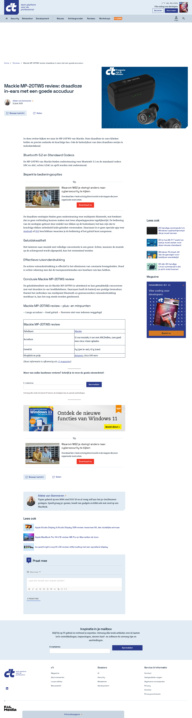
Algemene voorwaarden (154, 681)
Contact (147, 673)
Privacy (147, 686)
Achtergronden (75, 18)
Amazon (79, 355)
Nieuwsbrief (56, 686)
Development (103, 686)
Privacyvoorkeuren (152, 694)
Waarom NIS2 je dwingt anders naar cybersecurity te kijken (83, 189)
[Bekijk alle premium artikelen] (118, 18)
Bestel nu (166, 333)
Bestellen (158, 10)
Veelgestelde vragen (153, 677)
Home (6, 63)
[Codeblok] (55, 589)
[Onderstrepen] (36, 589)
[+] (65, 589)
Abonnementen (57, 677)
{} (62, 589)
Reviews (91, 18)
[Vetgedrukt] (29, 589)
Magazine (55, 673)
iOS (37, 231)
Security (101, 677)
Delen (39, 113)
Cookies (147, 690)
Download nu (85, 205)
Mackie (78, 331)
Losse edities (56, 681)
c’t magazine (64, 361)
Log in (8, 108)
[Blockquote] (51, 589)
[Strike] (40, 589)
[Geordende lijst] (44, 589)
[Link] (58, 589)
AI (98, 673)
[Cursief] (33, 589)
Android (27, 231)
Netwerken (102, 681)
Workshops (104, 18)
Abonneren (171, 10)
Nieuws (60, 18)
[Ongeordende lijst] (47, 589)
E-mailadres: (28, 383)
